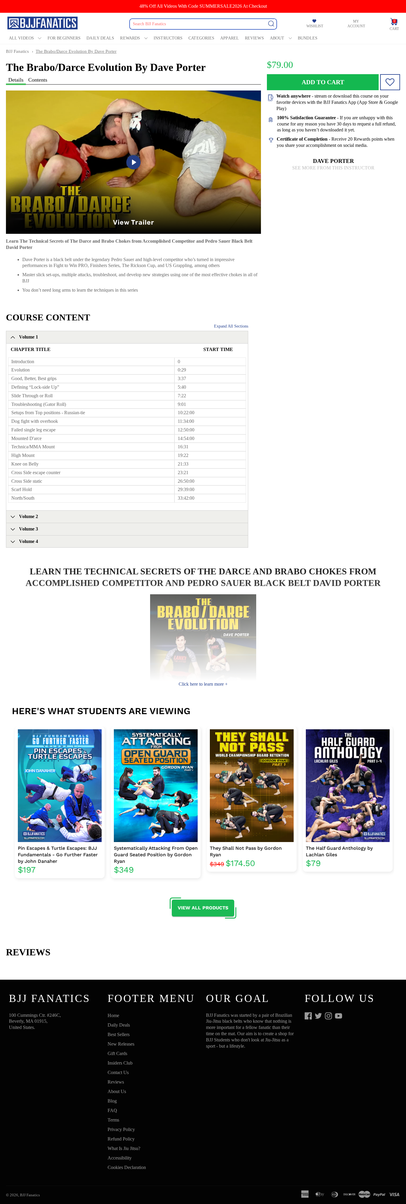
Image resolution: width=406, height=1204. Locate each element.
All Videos (21, 38)
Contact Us (118, 1072)
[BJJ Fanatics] (43, 24)
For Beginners (64, 38)
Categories (201, 38)
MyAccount (356, 24)
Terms (113, 1119)
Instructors (168, 38)
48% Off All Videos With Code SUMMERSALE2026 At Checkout (203, 6)
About (277, 38)
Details (15, 80)
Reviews (254, 38)
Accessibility (120, 1157)
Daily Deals (100, 38)
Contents (37, 80)
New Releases (121, 1043)
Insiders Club (120, 1062)
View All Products (203, 908)
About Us (117, 1091)
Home (113, 1015)
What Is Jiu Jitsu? (124, 1148)
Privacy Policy (121, 1129)
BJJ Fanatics (17, 51)
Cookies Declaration (127, 1167)
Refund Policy (121, 1138)
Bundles (307, 38)
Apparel (229, 38)
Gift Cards (117, 1053)
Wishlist (314, 26)
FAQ (112, 1110)
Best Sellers (119, 1034)
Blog (112, 1100)
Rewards (130, 38)
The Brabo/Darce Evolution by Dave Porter (76, 51)
